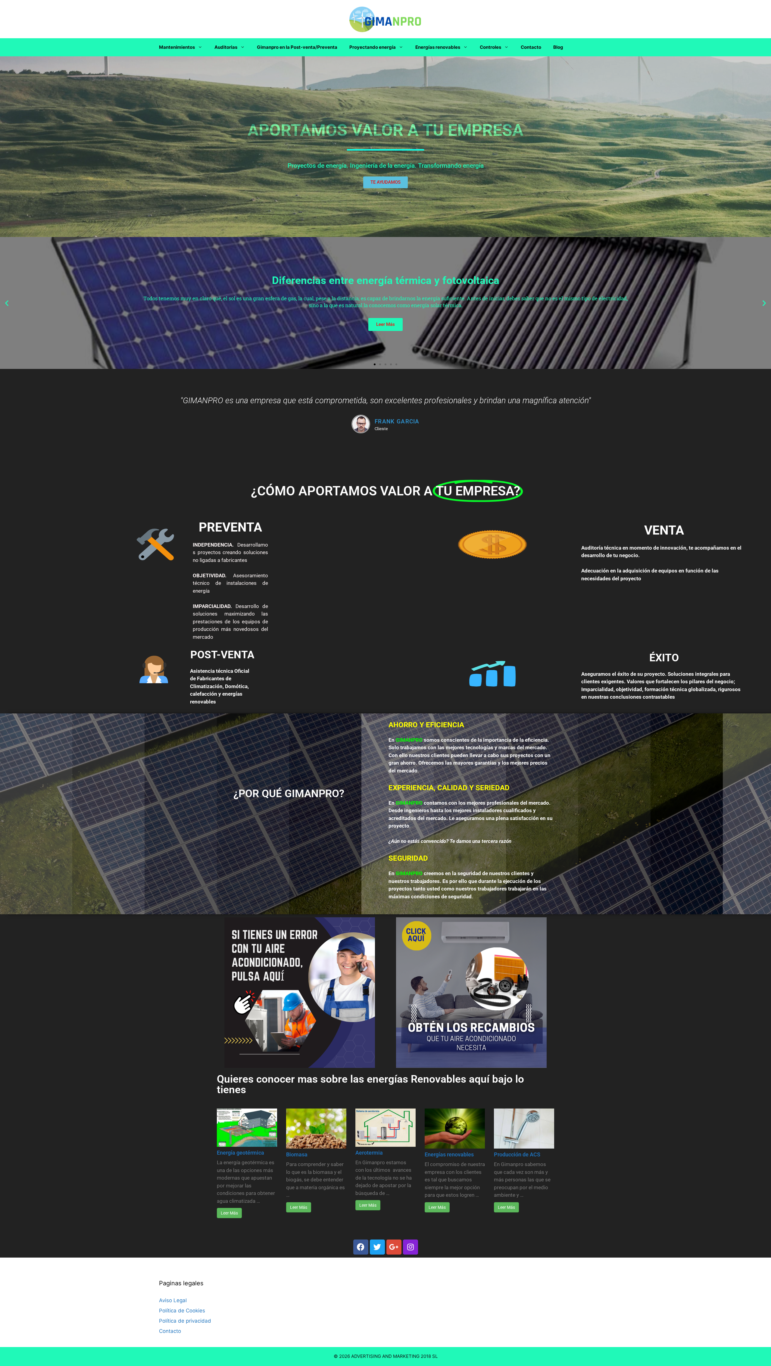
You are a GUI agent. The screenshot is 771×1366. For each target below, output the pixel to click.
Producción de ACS (517, 1154)
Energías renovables (437, 47)
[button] (7, 303)
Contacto (531, 47)
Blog (558, 47)
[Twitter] (377, 1247)
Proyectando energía (372, 47)
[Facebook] (360, 1247)
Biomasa (296, 1154)
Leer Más (229, 1213)
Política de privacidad (185, 1321)
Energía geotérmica (240, 1152)
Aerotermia (369, 1152)
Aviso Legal (173, 1300)
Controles (490, 47)
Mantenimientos (177, 47)
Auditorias (225, 47)
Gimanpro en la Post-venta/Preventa (297, 47)
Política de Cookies (182, 1311)
